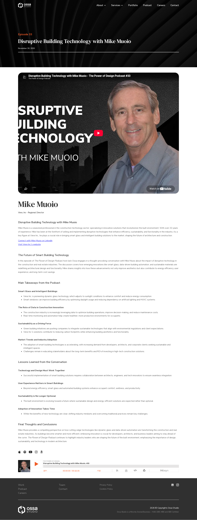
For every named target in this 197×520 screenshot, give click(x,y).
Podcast (147, 5)
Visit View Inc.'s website (29, 244)
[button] (102, 5)
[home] (24, 5)
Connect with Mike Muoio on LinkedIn (35, 240)
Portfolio (133, 5)
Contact (174, 5)
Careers (161, 5)
